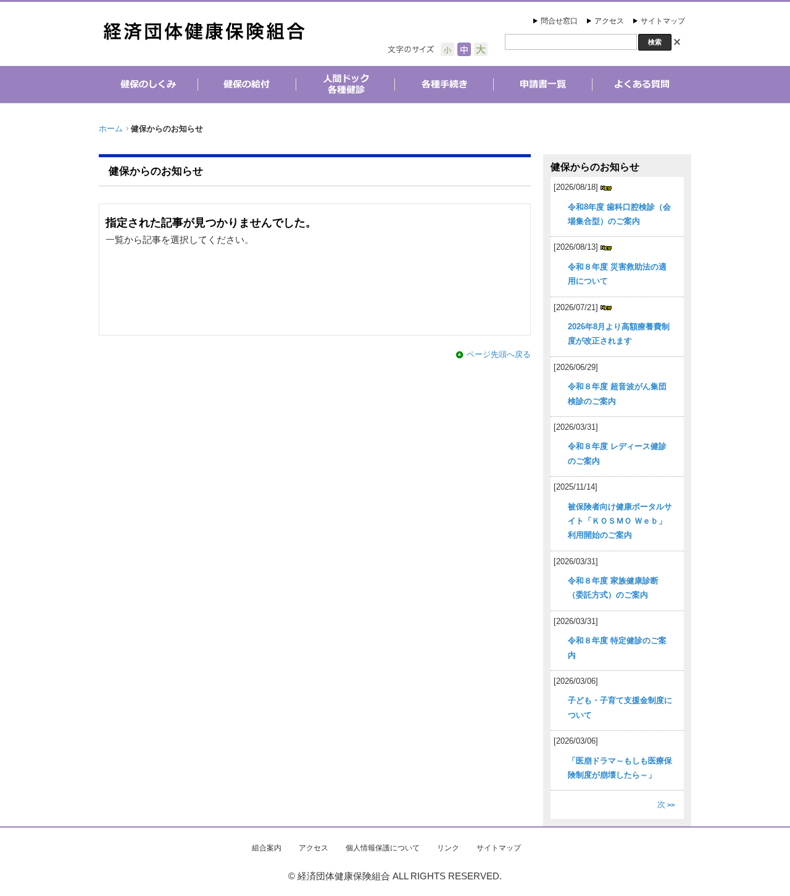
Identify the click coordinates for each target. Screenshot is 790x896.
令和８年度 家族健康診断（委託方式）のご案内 (613, 587)
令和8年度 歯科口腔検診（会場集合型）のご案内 (619, 214)
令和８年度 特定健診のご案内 (617, 647)
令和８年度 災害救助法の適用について (617, 274)
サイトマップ (663, 21)
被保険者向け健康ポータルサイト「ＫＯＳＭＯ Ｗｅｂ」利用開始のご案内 (620, 521)
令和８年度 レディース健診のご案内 (617, 453)
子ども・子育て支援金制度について (620, 707)
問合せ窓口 (559, 21)
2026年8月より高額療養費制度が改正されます (619, 333)
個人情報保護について (383, 848)
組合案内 (266, 848)
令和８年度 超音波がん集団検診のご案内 (617, 393)
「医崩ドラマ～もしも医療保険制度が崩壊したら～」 (620, 767)
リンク (448, 848)
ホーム (111, 128)
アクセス (609, 21)
